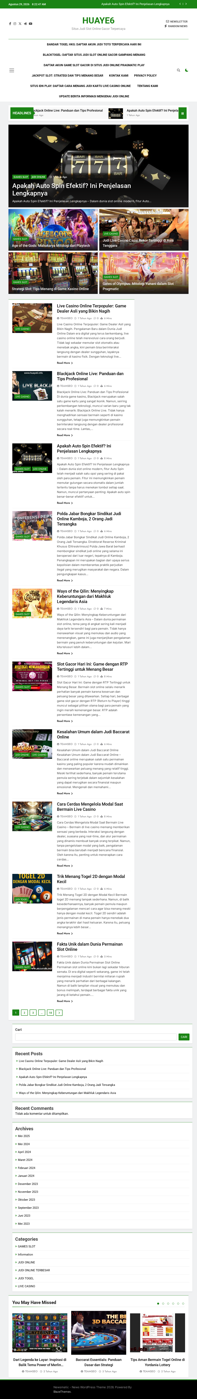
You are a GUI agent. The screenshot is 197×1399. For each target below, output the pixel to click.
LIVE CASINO (111, 233)
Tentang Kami (147, 86)
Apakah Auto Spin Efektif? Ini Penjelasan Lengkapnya (132, 110)
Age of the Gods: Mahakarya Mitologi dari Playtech (51, 246)
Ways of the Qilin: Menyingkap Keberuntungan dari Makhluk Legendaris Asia (85, 596)
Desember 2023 (28, 1184)
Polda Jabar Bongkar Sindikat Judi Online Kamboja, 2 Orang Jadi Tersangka (121, 4)
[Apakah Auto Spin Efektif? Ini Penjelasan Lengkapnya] (84, 115)
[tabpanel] (39, 1342)
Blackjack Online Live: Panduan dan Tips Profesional (52, 1069)
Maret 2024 (25, 1160)
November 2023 (28, 1192)
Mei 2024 (24, 1144)
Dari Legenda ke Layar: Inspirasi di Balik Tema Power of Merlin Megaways (39, 1365)
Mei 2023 (24, 1223)
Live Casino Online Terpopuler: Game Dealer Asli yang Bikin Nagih (61, 1061)
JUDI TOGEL (22, 899)
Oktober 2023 (26, 1199)
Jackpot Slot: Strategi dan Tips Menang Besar (67, 75)
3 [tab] (168, 1304)
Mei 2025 (24, 1136)
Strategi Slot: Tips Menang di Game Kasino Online (50, 289)
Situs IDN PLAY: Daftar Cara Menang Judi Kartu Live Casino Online (80, 86)
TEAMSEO (66, 318)
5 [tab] (178, 1304)
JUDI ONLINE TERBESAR (34, 1270)
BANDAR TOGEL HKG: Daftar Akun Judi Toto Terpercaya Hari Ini (94, 44)
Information (25, 1254)
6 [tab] (183, 1304)
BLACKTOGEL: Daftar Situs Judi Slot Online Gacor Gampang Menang (94, 55)
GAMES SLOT (21, 177)
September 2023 (28, 1208)
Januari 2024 (26, 1176)
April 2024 (24, 1152)
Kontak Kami (118, 75)
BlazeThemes (62, 1391)
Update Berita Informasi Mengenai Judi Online (94, 96)
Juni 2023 (24, 1215)
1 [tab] (158, 1304)
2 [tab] (163, 1304)
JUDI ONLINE (40, 469)
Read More (63, 363)
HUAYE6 (98, 20)
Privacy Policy (145, 75)
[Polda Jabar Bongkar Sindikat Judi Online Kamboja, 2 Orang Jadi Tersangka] (98, 166)
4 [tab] (173, 1304)
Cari (18, 1030)
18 (50, 1012)
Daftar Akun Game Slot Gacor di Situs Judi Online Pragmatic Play (94, 65)
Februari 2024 (26, 1168)
